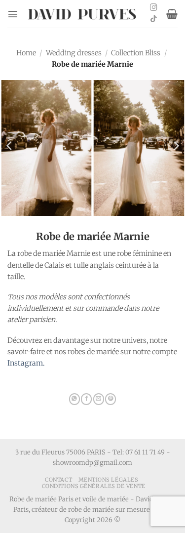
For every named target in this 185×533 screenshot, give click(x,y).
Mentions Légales (108, 479)
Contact (58, 479)
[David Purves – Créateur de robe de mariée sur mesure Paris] (83, 14)
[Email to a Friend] (98, 399)
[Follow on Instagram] (153, 8)
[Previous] (10, 146)
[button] (12, 13)
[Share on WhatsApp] (74, 399)
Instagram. (25, 363)
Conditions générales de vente (94, 486)
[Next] (176, 146)
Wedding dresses (74, 52)
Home (26, 52)
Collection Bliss (135, 52)
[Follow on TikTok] (153, 19)
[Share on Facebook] (86, 399)
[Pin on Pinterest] (110, 399)
